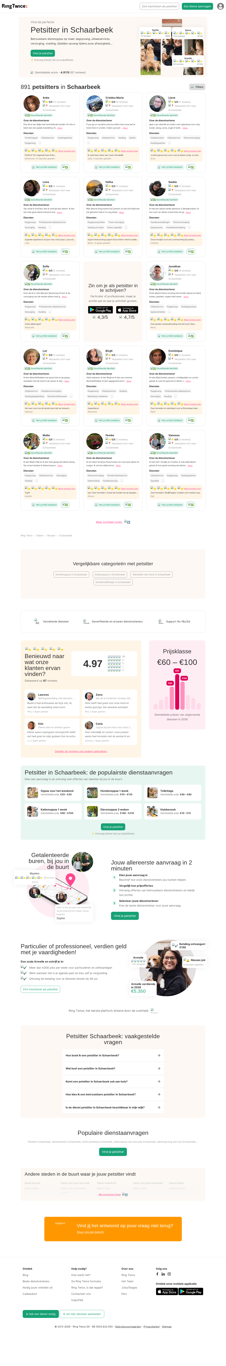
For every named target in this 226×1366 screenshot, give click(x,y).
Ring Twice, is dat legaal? (87, 1287)
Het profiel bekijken (46, 167)
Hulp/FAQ (77, 1300)
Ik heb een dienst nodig (40, 1314)
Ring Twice (26, 535)
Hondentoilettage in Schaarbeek (113, 582)
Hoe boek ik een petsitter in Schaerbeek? (92, 1055)
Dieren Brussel (32, 1183)
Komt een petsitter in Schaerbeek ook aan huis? (97, 1081)
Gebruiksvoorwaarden (128, 1326)
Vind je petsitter (43, 53)
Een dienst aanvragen (197, 6)
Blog (25, 1275)
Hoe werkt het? (80, 1275)
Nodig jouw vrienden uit (38, 1287)
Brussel (51, 535)
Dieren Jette (139, 1188)
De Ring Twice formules (86, 1281)
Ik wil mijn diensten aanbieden (82, 1314)
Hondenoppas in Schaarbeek (71, 574)
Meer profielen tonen (109, 522)
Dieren (39, 535)
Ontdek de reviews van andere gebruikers (81, 751)
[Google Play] (100, 310)
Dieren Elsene (176, 1183)
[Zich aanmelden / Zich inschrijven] (220, 6)
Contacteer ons (81, 1293)
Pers (124, 1293)
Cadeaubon (30, 1293)
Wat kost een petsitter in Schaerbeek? (90, 1068)
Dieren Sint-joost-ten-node (75, 1183)
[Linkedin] (163, 1274)
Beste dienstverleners (36, 1281)
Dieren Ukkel (31, 1188)
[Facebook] (157, 1274)
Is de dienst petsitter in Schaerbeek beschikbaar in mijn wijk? (105, 1107)
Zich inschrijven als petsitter (159, 6)
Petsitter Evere (177, 1188)
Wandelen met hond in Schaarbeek (151, 574)
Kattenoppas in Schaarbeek (110, 574)
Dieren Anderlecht (106, 1183)
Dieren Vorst (103, 1188)
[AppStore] (127, 310)
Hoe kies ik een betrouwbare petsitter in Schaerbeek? (101, 1094)
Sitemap (167, 1326)
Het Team (127, 1281)
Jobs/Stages (129, 1287)
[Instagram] (169, 1274)
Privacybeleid (151, 1326)
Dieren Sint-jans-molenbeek (148, 1183)
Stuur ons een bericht (90, 1232)
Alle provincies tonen (109, 1194)
